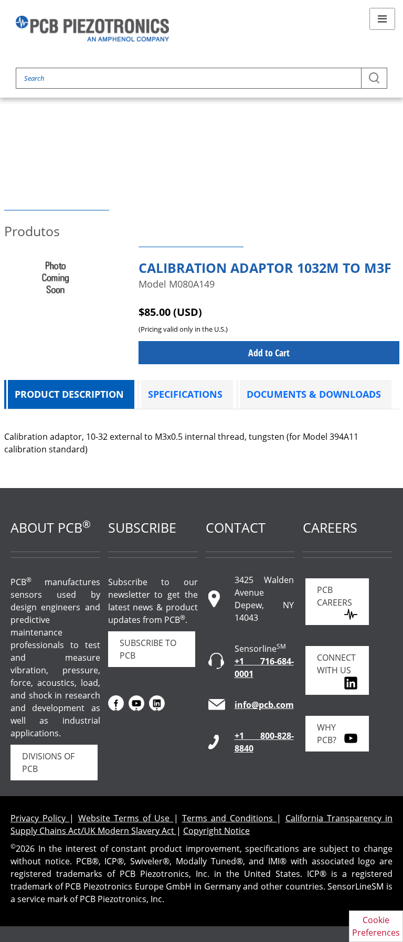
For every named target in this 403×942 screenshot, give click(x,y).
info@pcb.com (264, 705)
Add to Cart (269, 352)
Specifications (185, 394)
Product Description (69, 394)
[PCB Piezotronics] (92, 28)
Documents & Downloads (314, 394)
